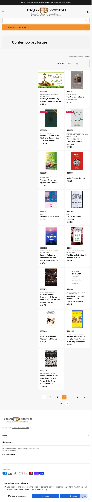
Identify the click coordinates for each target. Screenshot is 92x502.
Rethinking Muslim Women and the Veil (49, 335)
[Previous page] (43, 394)
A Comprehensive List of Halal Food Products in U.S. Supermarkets (76, 337)
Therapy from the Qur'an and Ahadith (49, 182)
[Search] (85, 20)
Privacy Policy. (45, 489)
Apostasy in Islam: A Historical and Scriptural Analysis (74, 297)
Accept (44, 496)
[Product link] (50, 90)
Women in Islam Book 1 (50, 216)
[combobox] (45, 20)
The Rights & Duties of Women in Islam (75, 255)
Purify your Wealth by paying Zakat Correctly (49, 101)
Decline (72, 496)
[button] (3, 11)
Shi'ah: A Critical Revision (73, 218)
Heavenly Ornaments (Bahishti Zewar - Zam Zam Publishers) (50, 139)
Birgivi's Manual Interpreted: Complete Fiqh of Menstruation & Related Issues (50, 297)
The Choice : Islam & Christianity (74, 97)
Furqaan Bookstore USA (20, 428)
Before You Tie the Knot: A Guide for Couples (74, 143)
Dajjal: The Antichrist (75, 179)
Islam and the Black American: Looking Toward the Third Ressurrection (49, 377)
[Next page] (66, 401)
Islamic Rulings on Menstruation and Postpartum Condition (50, 257)
